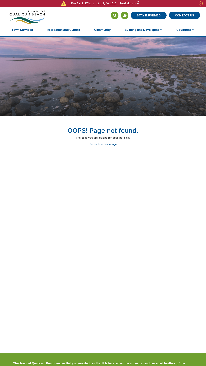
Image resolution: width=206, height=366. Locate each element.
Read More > (128, 3)
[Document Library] (124, 15)
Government (185, 29)
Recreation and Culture (63, 29)
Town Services (22, 29)
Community (102, 29)
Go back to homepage (103, 144)
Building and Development (143, 29)
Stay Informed (149, 15)
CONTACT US (184, 15)
